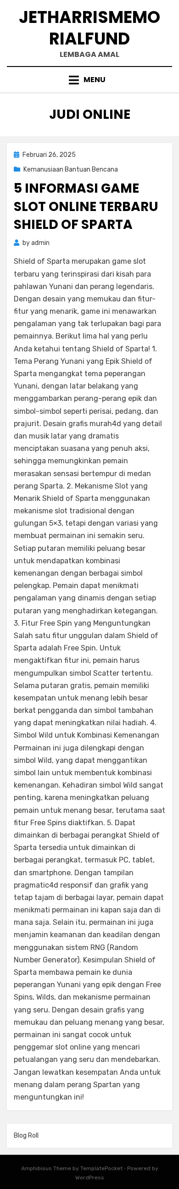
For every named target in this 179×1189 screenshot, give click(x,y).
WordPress (89, 1177)
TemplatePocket (101, 1168)
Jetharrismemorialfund (89, 28)
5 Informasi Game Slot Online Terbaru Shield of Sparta (86, 206)
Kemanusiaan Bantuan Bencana (70, 169)
